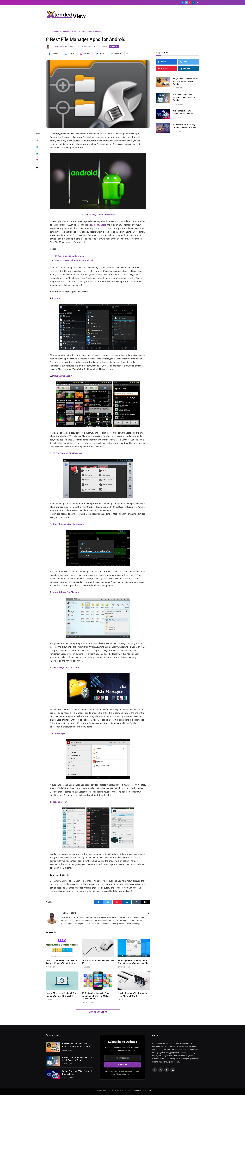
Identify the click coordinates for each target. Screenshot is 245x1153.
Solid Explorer (59, 802)
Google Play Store (97, 225)
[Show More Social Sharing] (126, 53)
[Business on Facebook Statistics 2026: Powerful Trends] (163, 98)
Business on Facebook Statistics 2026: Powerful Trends (184, 97)
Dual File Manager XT (63, 376)
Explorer (56, 298)
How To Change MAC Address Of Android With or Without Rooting (61, 961)
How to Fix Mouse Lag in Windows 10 (98, 961)
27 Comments (102, 46)
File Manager (58, 733)
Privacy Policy (121, 1074)
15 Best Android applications (69, 256)
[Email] (37, 166)
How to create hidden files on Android (74, 260)
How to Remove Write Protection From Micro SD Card (133, 994)
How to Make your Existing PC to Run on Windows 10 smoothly (61, 994)
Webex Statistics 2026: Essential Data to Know (183, 112)
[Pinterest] (37, 160)
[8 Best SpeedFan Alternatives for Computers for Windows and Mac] (134, 948)
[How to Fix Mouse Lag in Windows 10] (98, 948)
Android (114, 46)
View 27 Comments (98, 1012)
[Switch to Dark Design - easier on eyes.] (198, 2)
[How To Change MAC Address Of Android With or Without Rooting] (62, 948)
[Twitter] (37, 147)
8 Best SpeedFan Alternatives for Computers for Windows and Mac (133, 961)
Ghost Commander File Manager (68, 524)
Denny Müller (96, 215)
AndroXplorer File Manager (66, 592)
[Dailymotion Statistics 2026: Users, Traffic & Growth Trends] (163, 82)
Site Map (137, 1090)
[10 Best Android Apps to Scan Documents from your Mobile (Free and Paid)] (98, 980)
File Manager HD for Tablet (66, 667)
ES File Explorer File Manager (67, 453)
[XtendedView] (68, 14)
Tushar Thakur (60, 46)
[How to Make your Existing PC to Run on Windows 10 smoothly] (62, 980)
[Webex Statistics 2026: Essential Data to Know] (163, 114)
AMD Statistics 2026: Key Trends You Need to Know (184, 126)
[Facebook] (37, 140)
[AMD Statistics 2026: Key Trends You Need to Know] (163, 128)
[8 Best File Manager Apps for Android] (98, 94)
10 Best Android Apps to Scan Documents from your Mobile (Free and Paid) (95, 996)
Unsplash (110, 215)
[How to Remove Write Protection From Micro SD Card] (134, 980)
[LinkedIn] (37, 153)
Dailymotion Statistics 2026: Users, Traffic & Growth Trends (185, 81)
